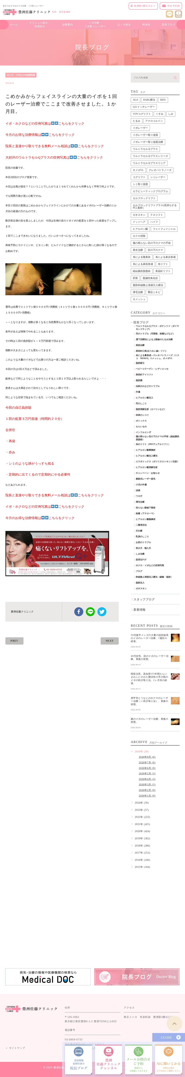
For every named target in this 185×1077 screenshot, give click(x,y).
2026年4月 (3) (147, 779)
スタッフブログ (144, 599)
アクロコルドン (154, 121)
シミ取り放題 (140, 184)
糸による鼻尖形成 (165, 257)
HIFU (163, 99)
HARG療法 (149, 99)
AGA (135, 99)
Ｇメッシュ (139, 299)
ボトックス (141, 420)
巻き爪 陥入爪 (143, 548)
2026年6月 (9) (147, 768)
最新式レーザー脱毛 (145, 479)
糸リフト (163, 264)
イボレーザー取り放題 (145, 135)
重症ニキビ (154, 292)
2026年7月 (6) (147, 762)
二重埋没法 (141, 525)
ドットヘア (139, 222)
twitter (101, 611)
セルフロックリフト (144, 198)
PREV (14, 640)
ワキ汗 (139, 496)
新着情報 (140, 609)
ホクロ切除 (139, 236)
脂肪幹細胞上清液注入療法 (148, 285)
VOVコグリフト (142, 114)
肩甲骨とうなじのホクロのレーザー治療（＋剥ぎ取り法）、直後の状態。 (149, 700)
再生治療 (138, 250)
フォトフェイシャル (164, 229)
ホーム (14, 24)
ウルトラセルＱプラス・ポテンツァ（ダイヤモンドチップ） (157, 327)
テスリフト (156, 215)
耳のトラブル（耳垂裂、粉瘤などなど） (155, 333)
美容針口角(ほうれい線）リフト (151, 351)
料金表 (146, 24)
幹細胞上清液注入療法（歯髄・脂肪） (154, 577)
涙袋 (138, 490)
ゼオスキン (139, 215)
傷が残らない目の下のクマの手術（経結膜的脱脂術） (157, 438)
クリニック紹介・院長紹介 (40, 24)
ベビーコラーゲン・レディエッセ (152, 369)
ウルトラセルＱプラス (145, 149)
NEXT (110, 640)
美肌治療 (140, 345)
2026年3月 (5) (147, 784)
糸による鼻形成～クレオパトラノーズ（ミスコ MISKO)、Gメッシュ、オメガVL (157, 357)
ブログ (139, 571)
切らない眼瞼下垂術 (145, 507)
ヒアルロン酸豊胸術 (145, 450)
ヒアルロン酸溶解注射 (147, 467)
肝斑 (135, 278)
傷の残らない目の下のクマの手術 (152, 243)
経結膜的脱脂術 (141, 271)
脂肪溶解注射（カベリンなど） (151, 409)
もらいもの (141, 426)
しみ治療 (140, 554)
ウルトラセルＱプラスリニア (149, 163)
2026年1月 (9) (147, 795)
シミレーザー (157, 177)
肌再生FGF (141, 559)
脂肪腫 (139, 380)
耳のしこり (141, 403)
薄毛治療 (138, 292)
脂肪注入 (140, 582)
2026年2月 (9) (147, 790)
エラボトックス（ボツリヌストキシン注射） (157, 461)
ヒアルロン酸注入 (144, 397)
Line (90, 611)
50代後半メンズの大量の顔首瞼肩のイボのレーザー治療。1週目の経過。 (150, 638)
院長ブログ (168, 24)
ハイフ (154, 222)
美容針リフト (163, 271)
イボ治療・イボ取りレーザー (95, 24)
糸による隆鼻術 (141, 257)
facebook (78, 611)
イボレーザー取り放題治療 (148, 142)
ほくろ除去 (124, 24)
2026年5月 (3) (147, 773)
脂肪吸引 (140, 363)
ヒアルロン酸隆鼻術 (145, 519)
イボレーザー (140, 128)
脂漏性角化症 (150, 278)
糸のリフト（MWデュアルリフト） (153, 444)
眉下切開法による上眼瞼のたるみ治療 (154, 339)
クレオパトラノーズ (160, 170)
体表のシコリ (142, 415)
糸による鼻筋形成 (143, 264)
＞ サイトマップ (15, 1048)
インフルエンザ (143, 432)
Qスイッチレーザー (144, 106)
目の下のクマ (155, 250)
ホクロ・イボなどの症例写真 (21, 75)
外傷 (138, 392)
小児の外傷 (141, 484)
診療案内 (67, 24)
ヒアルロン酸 (140, 229)
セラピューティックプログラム (150, 191)
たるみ (136, 121)
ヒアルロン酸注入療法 (147, 455)
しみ (170, 114)
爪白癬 (139, 530)
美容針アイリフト (144, 374)
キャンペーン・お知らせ (148, 473)
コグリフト (139, 177)
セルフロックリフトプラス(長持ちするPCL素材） (155, 206)
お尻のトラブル (143, 542)
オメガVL (138, 170)
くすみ (159, 114)
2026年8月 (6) (147, 757)
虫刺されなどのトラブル (148, 386)
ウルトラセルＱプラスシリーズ (150, 156)
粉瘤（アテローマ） (145, 513)
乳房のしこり (142, 536)
